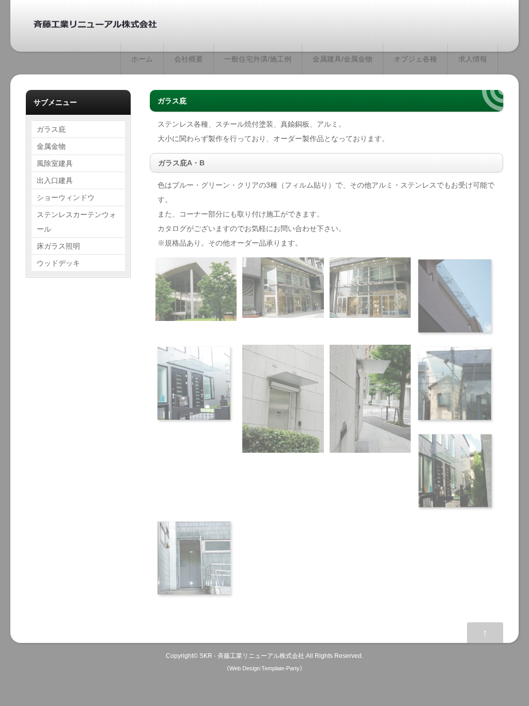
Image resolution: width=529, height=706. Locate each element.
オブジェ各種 (415, 59)
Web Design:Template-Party (264, 668)
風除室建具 (55, 163)
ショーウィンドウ (66, 197)
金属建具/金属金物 (342, 59)
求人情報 (472, 59)
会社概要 (188, 59)
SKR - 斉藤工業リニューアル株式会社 (251, 655)
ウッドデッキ (58, 263)
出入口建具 (55, 180)
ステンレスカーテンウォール (76, 221)
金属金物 (51, 146)
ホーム (142, 59)
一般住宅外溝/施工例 (257, 59)
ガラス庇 (51, 129)
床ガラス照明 (58, 246)
